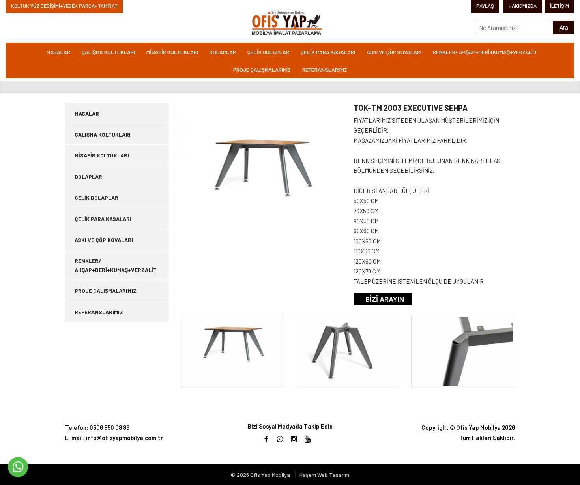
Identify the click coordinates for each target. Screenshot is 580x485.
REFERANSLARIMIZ (324, 69)
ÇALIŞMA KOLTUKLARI (108, 52)
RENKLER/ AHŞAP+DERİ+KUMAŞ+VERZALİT (485, 52)
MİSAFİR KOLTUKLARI (172, 52)
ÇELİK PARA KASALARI (328, 52)
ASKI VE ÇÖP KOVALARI (394, 52)
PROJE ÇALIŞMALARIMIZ (262, 69)
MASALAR (58, 52)
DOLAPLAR (223, 52)
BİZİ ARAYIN (384, 298)
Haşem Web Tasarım (324, 474)
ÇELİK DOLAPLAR (268, 52)
